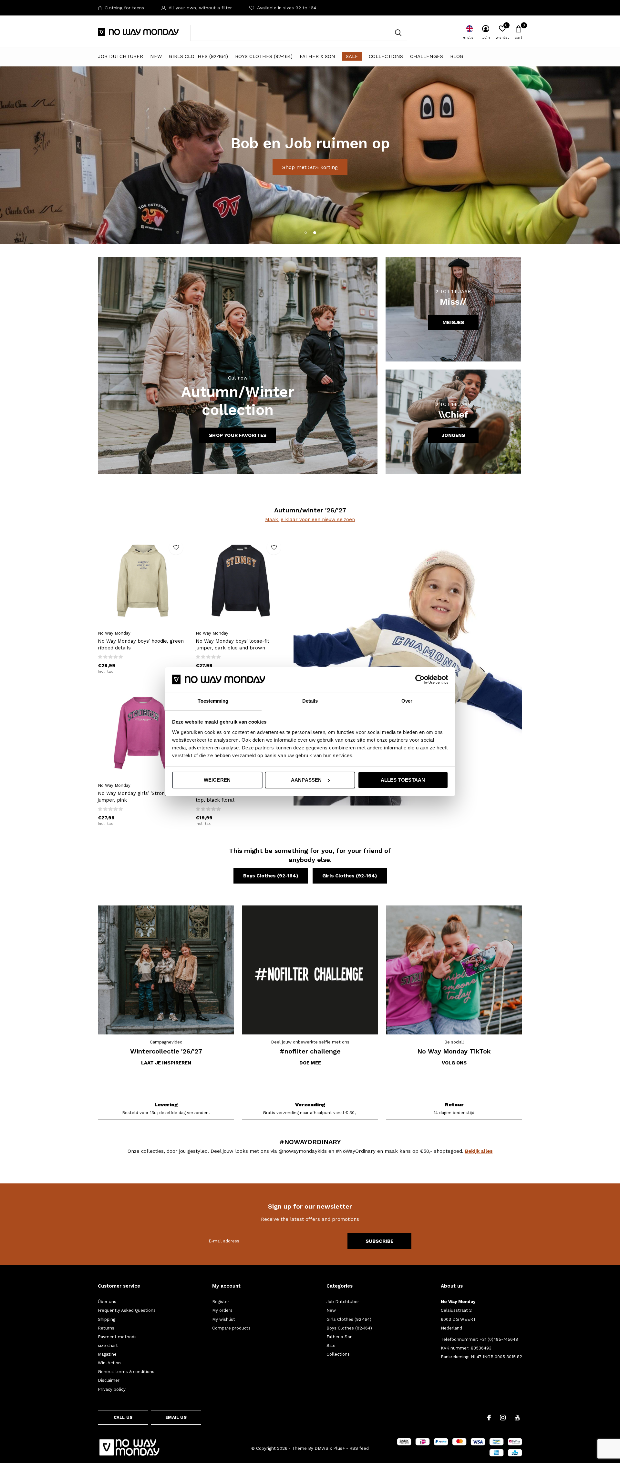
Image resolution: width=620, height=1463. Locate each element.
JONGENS (453, 435)
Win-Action (109, 1362)
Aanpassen (306, 780)
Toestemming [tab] (213, 700)
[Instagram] (503, 1417)
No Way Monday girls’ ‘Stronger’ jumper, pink (136, 796)
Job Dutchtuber (120, 56)
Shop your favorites (237, 435)
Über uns (107, 1301)
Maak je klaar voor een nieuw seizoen (310, 519)
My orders (222, 1310)
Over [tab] (406, 700)
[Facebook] (489, 1417)
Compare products (231, 1328)
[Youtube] (517, 1417)
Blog (456, 56)
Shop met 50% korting (310, 167)
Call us (123, 1417)
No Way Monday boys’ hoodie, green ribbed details (141, 644)
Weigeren (217, 780)
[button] (305, 232)
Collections (386, 56)
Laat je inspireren (166, 1063)
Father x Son (317, 56)
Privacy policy (112, 1389)
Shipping (106, 1319)
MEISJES (453, 322)
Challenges (426, 56)
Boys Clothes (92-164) (264, 56)
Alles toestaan (403, 780)
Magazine (107, 1354)
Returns (106, 1328)
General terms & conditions (126, 1371)
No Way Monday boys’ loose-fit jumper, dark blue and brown (232, 644)
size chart (108, 1345)
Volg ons (454, 1063)
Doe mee (310, 1063)
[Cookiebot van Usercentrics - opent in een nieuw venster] (420, 679)
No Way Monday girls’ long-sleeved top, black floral (237, 796)
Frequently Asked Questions (127, 1310)
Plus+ (339, 1448)
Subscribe (380, 1241)
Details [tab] (310, 700)
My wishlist (223, 1319)
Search (398, 33)
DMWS (321, 1448)
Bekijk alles (479, 1151)
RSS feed (359, 1448)
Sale (352, 56)
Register (220, 1301)
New (156, 56)
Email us (175, 1417)
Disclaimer (108, 1380)
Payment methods (117, 1336)
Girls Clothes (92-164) (198, 56)
